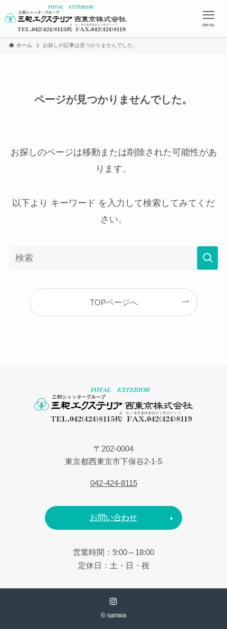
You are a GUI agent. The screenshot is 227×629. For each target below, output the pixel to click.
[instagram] (113, 601)
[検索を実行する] (207, 258)
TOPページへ (114, 302)
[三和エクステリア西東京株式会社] (65, 18)
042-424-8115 (113, 482)
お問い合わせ (113, 517)
